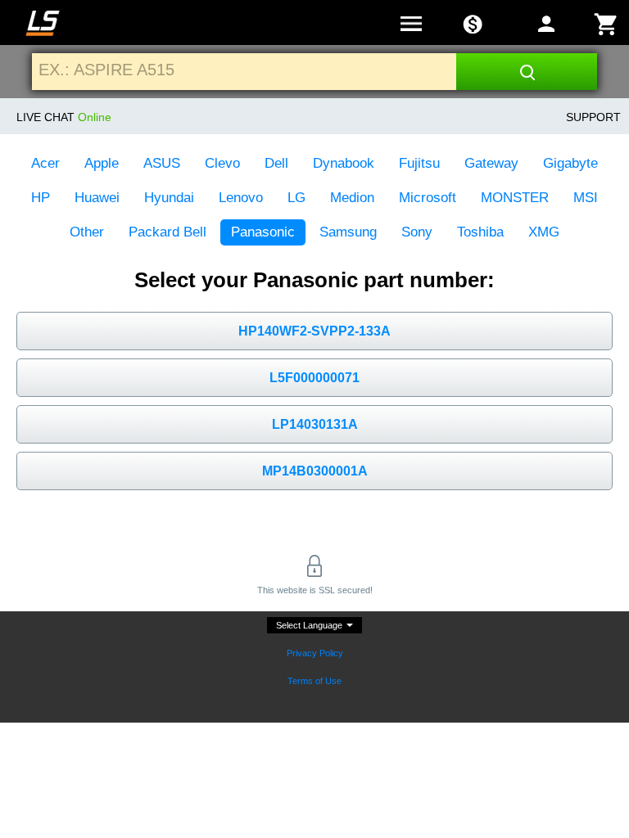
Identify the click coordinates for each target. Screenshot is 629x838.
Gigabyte (570, 163)
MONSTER (515, 197)
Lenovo (241, 197)
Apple (101, 163)
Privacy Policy (315, 653)
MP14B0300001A (315, 471)
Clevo (222, 163)
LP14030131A (315, 424)
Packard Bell (167, 232)
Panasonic (263, 232)
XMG (543, 232)
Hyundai (169, 197)
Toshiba (480, 232)
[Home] (43, 23)
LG (296, 197)
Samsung (348, 232)
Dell (276, 163)
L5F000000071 (314, 378)
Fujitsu (419, 163)
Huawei (97, 197)
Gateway (491, 163)
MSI (585, 197)
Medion (352, 197)
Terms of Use (314, 681)
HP (40, 197)
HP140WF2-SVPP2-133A (314, 331)
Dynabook (343, 163)
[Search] (527, 71)
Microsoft (427, 197)
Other (87, 232)
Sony (416, 232)
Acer (45, 163)
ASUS (161, 163)
